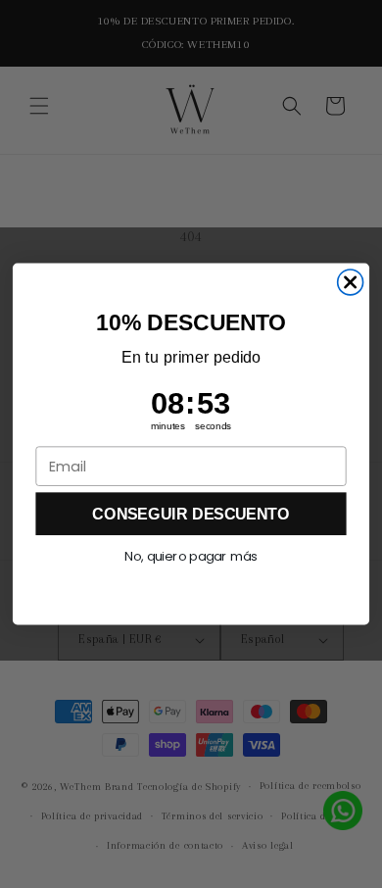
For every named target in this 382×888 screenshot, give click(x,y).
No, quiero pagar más (190, 556)
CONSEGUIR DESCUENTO (190, 513)
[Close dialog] (350, 282)
